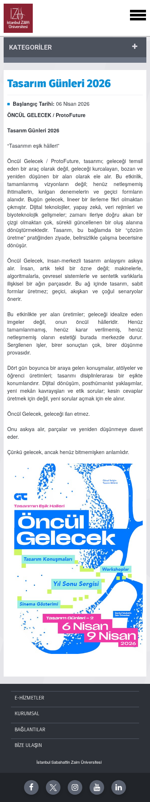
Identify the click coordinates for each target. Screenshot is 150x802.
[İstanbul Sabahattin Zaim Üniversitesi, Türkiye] (18, 18)
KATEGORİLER (30, 47)
